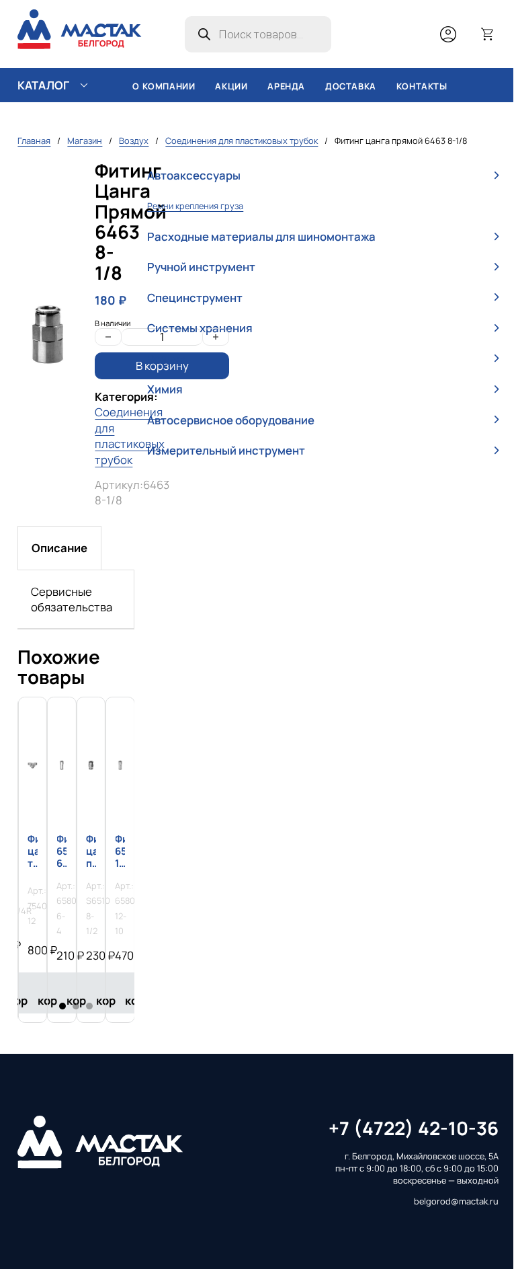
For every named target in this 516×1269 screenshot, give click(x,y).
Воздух (133, 140)
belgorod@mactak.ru (456, 1201)
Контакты (421, 86)
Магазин (84, 140)
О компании (163, 86)
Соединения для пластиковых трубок (241, 140)
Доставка (350, 86)
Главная (33, 140)
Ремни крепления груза (195, 206)
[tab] (59, 548)
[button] (322, 176)
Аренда (286, 86)
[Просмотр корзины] (488, 34)
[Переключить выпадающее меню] (84, 85)
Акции (231, 86)
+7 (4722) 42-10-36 (414, 1128)
